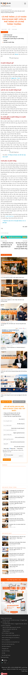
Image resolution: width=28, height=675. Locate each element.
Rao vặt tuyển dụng (6, 655)
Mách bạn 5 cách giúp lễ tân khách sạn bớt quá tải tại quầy (17, 543)
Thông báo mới (5, 648)
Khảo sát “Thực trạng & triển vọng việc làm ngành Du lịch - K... (17, 548)
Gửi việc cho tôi (7, 459)
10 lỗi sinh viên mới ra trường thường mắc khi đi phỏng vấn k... (14, 372)
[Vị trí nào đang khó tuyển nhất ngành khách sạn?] (14, 266)
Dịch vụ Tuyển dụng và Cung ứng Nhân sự (11, 635)
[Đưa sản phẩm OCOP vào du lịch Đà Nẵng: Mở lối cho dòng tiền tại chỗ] (5, 554)
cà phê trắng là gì (9, 216)
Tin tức (2, 9)
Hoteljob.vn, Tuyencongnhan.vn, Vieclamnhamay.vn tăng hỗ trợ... (13, 348)
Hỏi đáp (3, 653)
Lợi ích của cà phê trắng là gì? (10, 36)
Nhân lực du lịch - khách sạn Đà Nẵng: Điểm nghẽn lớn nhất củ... (16, 560)
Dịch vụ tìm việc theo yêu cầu (8, 644)
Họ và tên (21, 419)
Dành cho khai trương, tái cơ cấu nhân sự (10, 637)
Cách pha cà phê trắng (8, 42)
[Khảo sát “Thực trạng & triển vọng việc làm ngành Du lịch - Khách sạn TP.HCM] (5, 549)
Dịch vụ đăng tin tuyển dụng (8, 633)
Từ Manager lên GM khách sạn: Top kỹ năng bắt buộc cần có (13, 324)
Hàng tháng (20, 448)
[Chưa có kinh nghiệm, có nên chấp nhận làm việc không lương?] (14, 288)
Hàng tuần (12, 448)
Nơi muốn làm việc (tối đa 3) (17, 441)
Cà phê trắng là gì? (7, 35)
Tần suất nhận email (19, 446)
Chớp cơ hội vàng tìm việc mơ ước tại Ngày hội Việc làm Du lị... (14, 395)
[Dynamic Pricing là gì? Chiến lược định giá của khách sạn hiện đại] (5, 514)
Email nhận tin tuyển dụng (17, 428)
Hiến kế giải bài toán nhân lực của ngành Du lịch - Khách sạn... (17, 537)
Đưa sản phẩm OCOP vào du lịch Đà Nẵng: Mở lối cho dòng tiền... (17, 554)
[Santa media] (14, 598)
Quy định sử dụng (5, 650)
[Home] (6, 4)
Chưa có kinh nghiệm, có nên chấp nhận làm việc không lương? (12, 300)
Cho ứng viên (8, 9)
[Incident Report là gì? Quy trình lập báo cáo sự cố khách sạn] (5, 497)
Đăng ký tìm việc (6, 401)
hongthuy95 (3, 275)
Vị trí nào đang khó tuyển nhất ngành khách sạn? (12, 277)
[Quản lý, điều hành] (14, 434)
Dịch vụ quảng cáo (6, 639)
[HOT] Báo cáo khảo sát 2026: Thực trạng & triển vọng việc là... (16, 571)
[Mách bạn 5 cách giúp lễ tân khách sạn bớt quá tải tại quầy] (5, 543)
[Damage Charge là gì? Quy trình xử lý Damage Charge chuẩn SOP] (5, 508)
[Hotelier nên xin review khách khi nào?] (5, 525)
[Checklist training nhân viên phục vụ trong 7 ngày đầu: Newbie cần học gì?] (5, 503)
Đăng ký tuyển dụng (19, 401)
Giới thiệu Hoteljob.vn (6, 646)
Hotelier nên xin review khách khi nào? (17, 525)
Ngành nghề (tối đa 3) (18, 432)
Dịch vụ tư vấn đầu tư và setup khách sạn (10, 642)
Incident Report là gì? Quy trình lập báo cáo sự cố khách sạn (16, 497)
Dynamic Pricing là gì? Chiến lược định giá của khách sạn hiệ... (17, 514)
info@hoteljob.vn (6, 631)
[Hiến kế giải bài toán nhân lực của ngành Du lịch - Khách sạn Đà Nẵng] (5, 538)
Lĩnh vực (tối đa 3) (19, 437)
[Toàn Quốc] (14, 443)
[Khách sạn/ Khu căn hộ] (14, 439)
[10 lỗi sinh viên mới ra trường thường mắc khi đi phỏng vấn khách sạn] (14, 359)
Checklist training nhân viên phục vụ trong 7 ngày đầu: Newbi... (17, 502)
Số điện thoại (20, 423)
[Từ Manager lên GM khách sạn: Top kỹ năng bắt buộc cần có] (14, 312)
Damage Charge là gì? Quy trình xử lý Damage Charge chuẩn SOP (17, 508)
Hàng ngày (6, 448)
